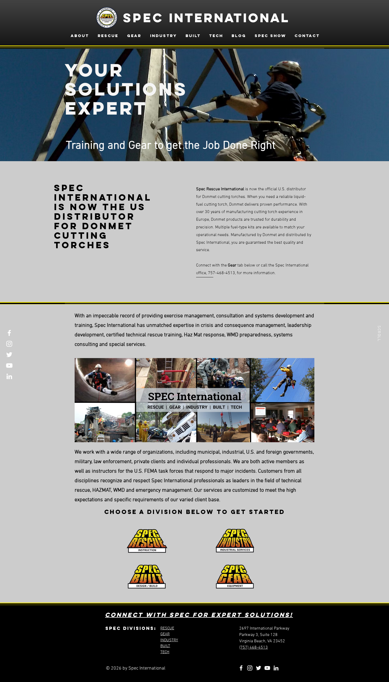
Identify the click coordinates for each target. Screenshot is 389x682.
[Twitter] (9, 355)
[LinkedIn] (9, 376)
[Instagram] (9, 344)
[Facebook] (9, 333)
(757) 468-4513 (253, 647)
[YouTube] (9, 365)
